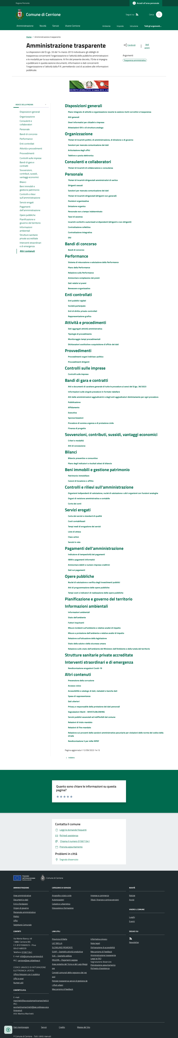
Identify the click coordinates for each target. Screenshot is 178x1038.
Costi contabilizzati (76, 521)
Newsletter (134, 942)
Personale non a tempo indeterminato (85, 211)
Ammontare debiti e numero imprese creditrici (89, 564)
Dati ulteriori (73, 701)
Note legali (95, 943)
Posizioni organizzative (78, 201)
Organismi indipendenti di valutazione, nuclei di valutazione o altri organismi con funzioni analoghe (113, 493)
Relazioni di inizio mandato (80, 722)
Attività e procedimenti (85, 322)
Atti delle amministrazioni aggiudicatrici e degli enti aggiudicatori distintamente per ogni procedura (113, 397)
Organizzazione (79, 133)
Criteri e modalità (76, 440)
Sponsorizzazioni (75, 417)
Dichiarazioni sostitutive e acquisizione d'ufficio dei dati (93, 344)
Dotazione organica (76, 206)
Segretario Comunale (22, 924)
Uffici (15, 920)
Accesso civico (74, 685)
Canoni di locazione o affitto (81, 480)
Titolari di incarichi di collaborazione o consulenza (90, 167)
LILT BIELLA (57, 943)
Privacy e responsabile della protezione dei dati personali (94, 706)
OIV (69, 237)
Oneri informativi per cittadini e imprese (86, 122)
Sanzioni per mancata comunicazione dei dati (88, 145)
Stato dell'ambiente (77, 617)
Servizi (55, 26)
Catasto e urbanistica (61, 903)
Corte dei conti (74, 503)
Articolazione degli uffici (79, 150)
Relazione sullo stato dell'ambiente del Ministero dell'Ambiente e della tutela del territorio (109, 648)
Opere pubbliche (79, 576)
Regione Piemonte (23, 3)
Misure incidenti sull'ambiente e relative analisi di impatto (94, 627)
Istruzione (134, 26)
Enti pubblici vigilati (77, 300)
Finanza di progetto (77, 428)
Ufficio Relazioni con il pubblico (26, 974)
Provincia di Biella (59, 939)
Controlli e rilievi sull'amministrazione (99, 487)
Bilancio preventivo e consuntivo (83, 458)
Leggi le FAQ (96, 958)
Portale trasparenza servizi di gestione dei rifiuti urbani (69, 983)
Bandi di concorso (81, 243)
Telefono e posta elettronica (80, 155)
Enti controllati (78, 294)
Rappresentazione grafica (79, 316)
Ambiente (106, 26)
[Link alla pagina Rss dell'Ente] (130, 938)
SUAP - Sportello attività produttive (67, 951)
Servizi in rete (74, 542)
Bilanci (71, 451)
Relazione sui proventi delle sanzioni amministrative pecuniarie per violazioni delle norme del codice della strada (115, 734)
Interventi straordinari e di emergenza (99, 662)
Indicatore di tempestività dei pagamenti (86, 554)
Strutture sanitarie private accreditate (99, 654)
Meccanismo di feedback (62, 989)
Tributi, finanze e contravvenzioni (105, 899)
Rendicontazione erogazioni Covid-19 (85, 668)
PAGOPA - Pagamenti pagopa (65, 960)
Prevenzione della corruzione (81, 680)
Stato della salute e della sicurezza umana (87, 643)
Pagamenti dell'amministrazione (94, 548)
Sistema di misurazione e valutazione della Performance (93, 262)
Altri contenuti (78, 674)
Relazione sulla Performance (81, 272)
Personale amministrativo (24, 912)
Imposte (120, 26)
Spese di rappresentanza (79, 696)
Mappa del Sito (83, 1027)
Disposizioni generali (83, 105)
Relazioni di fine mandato (79, 727)
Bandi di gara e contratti (86, 380)
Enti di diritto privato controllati (82, 311)
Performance (76, 255)
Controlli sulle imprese (85, 367)
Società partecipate (76, 305)
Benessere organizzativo (79, 288)
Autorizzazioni (58, 899)
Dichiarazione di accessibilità (103, 947)
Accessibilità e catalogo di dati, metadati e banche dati (92, 690)
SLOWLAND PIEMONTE (62, 947)
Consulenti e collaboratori (88, 161)
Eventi (132, 921)
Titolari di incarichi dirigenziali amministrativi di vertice (93, 180)
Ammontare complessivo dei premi (84, 277)
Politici (16, 916)
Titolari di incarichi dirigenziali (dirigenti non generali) (92, 195)
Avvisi (131, 899)
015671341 (27, 952)
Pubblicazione (74, 402)
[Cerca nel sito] (158, 14)
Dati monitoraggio (21, 1027)
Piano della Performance (79, 267)
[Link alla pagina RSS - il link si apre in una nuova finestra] (137, 14)
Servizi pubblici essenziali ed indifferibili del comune (91, 717)
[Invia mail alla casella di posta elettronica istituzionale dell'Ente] (31, 956)
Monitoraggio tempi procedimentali (84, 339)
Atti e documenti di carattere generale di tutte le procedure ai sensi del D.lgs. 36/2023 (107, 386)
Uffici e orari (18, 978)
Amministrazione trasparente (103, 955)
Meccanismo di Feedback (101, 951)
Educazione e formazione (62, 908)
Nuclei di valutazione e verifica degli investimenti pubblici (94, 582)
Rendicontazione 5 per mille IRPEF (83, 741)
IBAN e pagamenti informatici (81, 559)
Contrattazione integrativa (80, 232)
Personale (74, 174)
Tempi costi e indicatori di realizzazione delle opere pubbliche (95, 592)
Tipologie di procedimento (80, 333)
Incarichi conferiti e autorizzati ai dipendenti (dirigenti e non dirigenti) (99, 221)
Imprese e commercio (100, 895)
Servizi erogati (78, 509)
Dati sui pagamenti (76, 570)
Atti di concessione (76, 445)
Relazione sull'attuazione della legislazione (87, 638)
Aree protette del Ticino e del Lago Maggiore (69, 966)
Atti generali (73, 117)
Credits (62, 1027)
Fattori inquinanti (76, 622)
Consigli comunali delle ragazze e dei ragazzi (69, 974)
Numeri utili (18, 982)
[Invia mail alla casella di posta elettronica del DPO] (31, 1000)
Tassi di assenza (75, 216)
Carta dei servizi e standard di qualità (85, 516)
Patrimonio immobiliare (78, 475)
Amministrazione (25, 26)
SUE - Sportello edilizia (62, 955)
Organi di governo (21, 908)
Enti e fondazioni (20, 903)
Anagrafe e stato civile (61, 895)
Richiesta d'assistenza (100, 968)
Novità (43, 26)
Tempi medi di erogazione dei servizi (84, 526)
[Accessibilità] (8, 1030)
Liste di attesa (74, 531)
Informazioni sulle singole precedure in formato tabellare (94, 391)
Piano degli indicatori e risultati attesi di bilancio (90, 463)
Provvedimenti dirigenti (78, 361)
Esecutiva (72, 412)
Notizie (132, 895)
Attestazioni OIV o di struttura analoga (85, 127)
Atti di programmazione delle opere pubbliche (88, 587)
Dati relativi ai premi (77, 283)
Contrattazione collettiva (79, 227)
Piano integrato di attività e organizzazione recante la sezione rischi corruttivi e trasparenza (109, 111)
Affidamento (73, 407)
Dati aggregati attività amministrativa (85, 328)
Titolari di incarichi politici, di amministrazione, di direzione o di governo (100, 139)
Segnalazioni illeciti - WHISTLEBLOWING (86, 711)
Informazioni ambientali (86, 606)
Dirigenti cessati (75, 185)
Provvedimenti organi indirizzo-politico (85, 356)
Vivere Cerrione (72, 26)
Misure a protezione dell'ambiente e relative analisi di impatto (96, 633)
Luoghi (132, 917)
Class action (73, 536)
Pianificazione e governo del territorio (98, 598)
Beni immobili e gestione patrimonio (97, 469)
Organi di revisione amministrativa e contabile (89, 498)
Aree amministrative (22, 895)
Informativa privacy (99, 939)
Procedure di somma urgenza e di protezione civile (91, 423)
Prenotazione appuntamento (103, 965)
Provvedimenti (78, 350)
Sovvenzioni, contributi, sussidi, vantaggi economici (111, 434)
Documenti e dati (20, 899)
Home (29, 37)
